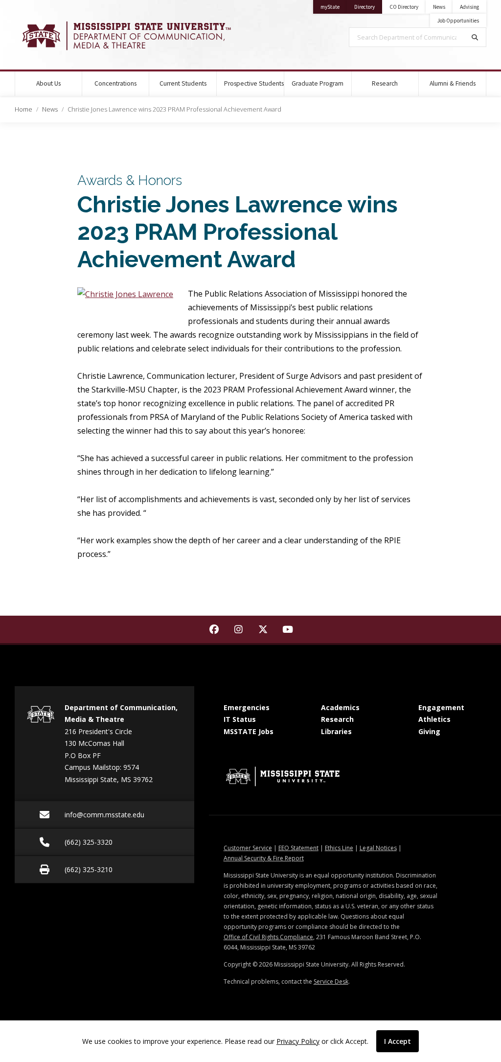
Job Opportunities (458, 20)
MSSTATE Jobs (248, 731)
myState (333, 6)
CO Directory (403, 6)
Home (23, 109)
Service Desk (331, 981)
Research (385, 83)
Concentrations (115, 83)
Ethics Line (339, 848)
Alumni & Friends (453, 83)
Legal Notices (378, 848)
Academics (340, 707)
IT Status (240, 719)
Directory (368, 6)
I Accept (397, 1041)
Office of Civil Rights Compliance (268, 937)
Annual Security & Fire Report (264, 858)
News (439, 6)
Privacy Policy (297, 1041)
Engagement (441, 707)
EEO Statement (298, 848)
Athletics (434, 719)
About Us (48, 83)
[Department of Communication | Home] (125, 36)
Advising (469, 6)
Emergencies (247, 707)
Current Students (182, 83)
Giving (429, 731)
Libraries (336, 731)
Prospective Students (254, 83)
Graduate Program (317, 83)
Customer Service (248, 848)
